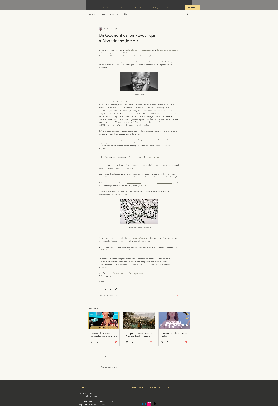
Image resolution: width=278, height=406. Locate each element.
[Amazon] (155, 404)
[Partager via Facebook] (100, 289)
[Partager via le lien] (116, 289)
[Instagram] (149, 404)
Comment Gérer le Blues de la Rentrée (174, 334)
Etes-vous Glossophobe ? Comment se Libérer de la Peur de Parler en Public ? (103, 334)
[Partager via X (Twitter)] (105, 289)
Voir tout (187, 308)
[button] (187, 14)
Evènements (114, 14)
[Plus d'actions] (178, 29)
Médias (125, 14)
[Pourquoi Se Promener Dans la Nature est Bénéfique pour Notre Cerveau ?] (139, 320)
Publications (92, 14)
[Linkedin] (144, 404)
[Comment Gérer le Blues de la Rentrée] (174, 320)
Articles (103, 14)
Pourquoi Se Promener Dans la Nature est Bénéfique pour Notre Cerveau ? (139, 334)
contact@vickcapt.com (89, 396)
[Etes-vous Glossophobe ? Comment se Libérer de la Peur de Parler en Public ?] (103, 320)
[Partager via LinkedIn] (110, 289)
